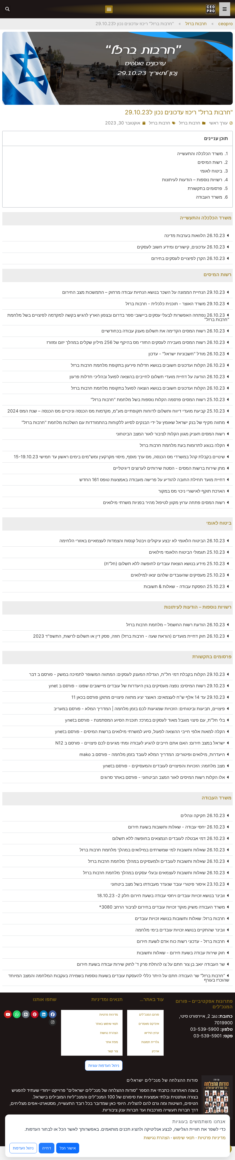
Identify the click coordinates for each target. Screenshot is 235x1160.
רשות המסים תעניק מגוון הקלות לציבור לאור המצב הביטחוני (170, 434)
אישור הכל (68, 1148)
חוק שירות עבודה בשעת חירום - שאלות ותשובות (181, 952)
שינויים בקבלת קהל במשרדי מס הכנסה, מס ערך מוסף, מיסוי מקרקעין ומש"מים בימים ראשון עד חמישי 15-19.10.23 (119, 456)
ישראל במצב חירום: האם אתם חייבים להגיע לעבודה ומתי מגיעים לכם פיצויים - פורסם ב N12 (140, 743)
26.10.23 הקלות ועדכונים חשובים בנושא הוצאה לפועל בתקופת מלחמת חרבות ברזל (148, 388)
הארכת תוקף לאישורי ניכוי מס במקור (191, 491)
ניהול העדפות (23, 1148)
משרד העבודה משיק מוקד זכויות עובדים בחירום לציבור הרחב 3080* (162, 907)
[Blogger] (26, 1014)
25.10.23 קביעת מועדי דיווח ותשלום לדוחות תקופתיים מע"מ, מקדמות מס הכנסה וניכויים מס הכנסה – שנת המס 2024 (116, 411)
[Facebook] (52, 1014)
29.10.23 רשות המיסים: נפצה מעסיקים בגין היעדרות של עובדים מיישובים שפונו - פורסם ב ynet (137, 685)
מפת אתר (112, 1042)
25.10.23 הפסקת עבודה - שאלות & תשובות (184, 586)
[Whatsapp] (17, 1014)
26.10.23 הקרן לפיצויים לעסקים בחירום (188, 258)
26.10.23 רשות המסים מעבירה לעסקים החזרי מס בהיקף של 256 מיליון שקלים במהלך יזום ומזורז (136, 342)
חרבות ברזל (196, 23)
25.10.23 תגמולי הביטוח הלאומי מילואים (187, 552)
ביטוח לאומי (211, 171)
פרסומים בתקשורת (205, 188)
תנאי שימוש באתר (106, 1023)
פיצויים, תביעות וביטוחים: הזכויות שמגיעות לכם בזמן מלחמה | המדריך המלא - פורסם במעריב (139, 708)
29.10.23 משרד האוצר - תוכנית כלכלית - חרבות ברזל (175, 303)
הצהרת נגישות (109, 1033)
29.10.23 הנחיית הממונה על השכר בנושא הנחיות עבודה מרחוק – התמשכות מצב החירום (143, 292)
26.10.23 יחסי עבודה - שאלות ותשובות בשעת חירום (176, 827)
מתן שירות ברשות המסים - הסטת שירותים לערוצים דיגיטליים (169, 468)
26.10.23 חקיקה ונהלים (203, 815)
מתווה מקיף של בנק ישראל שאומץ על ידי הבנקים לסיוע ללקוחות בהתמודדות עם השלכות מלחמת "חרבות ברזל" (123, 422)
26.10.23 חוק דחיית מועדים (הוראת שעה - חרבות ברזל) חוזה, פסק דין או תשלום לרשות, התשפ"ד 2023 (129, 636)
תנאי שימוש (183, 1137)
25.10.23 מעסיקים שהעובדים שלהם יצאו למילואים (178, 575)
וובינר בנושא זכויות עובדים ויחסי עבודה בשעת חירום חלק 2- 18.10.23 (161, 895)
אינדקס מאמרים (149, 1023)
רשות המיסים (210, 162)
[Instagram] (52, 1022)
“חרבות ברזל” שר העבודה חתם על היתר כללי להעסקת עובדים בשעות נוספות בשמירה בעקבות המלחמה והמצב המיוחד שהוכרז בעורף (118, 978)
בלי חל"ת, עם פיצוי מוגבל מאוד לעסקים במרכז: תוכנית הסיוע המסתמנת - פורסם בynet (145, 720)
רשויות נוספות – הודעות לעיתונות (192, 179)
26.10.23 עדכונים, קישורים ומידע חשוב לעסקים (181, 247)
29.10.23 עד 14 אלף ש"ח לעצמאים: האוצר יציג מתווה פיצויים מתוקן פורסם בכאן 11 (148, 697)
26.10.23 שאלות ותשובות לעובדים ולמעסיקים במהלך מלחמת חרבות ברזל (156, 861)
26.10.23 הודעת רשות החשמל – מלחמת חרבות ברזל (175, 624)
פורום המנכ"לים (149, 1014)
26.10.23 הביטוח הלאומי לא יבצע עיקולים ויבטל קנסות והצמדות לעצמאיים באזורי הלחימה (142, 540)
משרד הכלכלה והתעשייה (200, 153)
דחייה (46, 1148)
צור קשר (113, 1051)
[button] (109, 9)
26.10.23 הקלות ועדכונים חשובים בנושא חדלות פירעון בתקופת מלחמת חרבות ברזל (148, 365)
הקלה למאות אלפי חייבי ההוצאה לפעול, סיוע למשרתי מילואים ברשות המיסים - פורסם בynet (140, 731)
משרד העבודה (209, 197)
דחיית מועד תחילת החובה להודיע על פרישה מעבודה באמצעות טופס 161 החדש (152, 479)
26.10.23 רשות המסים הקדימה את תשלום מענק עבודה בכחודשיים (163, 331)
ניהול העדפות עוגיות (103, 1065)
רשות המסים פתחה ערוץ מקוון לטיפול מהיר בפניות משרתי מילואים (164, 502)
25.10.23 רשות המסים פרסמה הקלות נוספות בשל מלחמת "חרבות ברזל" (158, 399)
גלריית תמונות (150, 1042)
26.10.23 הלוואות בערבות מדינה (194, 235)
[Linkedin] (44, 1014)
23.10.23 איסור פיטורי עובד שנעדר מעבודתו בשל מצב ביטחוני (168, 884)
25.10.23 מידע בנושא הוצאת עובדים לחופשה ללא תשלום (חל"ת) (164, 563)
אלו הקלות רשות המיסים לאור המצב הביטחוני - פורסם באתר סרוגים (163, 777)
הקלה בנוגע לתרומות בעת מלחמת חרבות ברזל (182, 445)
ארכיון (155, 1051)
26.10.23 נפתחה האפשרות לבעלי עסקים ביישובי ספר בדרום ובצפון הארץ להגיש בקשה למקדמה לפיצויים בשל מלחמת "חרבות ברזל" (118, 317)
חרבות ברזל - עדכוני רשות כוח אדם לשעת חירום (181, 941)
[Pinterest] (35, 1014)
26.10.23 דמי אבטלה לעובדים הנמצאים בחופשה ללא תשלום (168, 838)
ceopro (225, 23)
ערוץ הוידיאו (151, 1033)
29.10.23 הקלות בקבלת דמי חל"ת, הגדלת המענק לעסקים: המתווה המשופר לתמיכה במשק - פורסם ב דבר (127, 674)
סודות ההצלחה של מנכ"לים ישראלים (162, 1080)
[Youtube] (8, 1014)
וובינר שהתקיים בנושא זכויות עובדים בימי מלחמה (180, 930)
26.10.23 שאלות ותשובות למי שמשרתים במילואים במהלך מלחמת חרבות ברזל (152, 849)
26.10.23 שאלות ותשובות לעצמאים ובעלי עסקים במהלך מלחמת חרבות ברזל (154, 872)
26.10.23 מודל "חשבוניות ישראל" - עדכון (186, 353)
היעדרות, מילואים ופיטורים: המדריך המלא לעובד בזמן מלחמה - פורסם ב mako (152, 754)
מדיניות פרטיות (108, 1014)
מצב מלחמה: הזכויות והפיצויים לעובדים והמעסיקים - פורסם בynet (164, 766)
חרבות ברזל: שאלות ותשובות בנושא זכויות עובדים (180, 918)
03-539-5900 (204, 1029)
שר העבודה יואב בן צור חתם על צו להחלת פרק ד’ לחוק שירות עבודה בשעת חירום (151, 964)
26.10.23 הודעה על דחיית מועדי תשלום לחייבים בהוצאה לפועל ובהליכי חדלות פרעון (147, 376)
